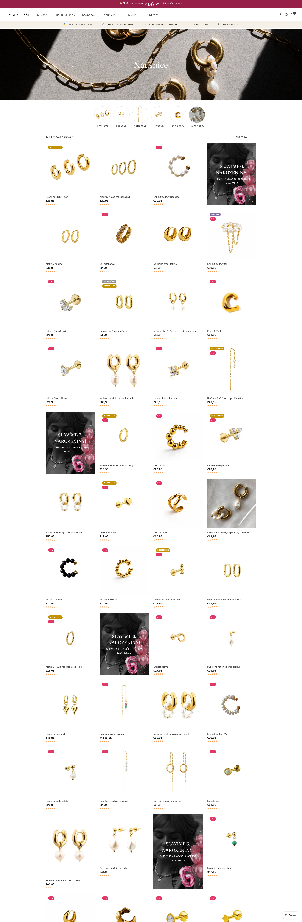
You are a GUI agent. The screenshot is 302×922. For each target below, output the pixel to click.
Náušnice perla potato (57, 801)
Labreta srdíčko (108, 532)
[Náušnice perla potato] (70, 771)
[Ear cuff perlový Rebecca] (178, 167)
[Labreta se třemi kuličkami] (178, 570)
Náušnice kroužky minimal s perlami (64, 532)
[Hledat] (286, 14)
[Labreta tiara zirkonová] (178, 369)
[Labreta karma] (178, 637)
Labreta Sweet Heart (56, 398)
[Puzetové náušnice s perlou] (124, 839)
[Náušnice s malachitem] (232, 839)
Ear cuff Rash (214, 331)
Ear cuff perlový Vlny (218, 734)
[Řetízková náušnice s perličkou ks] (232, 369)
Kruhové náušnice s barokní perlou (117, 398)
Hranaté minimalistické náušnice (224, 599)
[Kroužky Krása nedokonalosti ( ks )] (70, 637)
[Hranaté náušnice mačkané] (124, 302)
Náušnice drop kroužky (165, 264)
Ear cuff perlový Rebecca (166, 197)
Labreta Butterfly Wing (57, 331)
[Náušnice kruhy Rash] (70, 167)
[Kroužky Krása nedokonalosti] (124, 167)
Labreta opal (213, 801)
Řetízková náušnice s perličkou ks (225, 398)
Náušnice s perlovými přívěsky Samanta (228, 532)
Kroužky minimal (54, 264)
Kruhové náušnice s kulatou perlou (63, 880)
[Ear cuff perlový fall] (232, 234)
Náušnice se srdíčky (56, 734)
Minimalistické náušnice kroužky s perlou (174, 331)
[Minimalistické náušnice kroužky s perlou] (178, 302)
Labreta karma (160, 666)
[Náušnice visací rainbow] (124, 704)
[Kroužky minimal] (70, 234)
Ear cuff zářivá (107, 264)
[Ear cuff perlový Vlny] (232, 704)
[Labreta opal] (232, 771)
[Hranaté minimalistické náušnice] (232, 570)
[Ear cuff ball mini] (124, 570)
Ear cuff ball (159, 465)
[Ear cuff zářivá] (124, 234)
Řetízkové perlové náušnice (114, 801)
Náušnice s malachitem (219, 868)
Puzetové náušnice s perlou (114, 868)
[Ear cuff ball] (178, 436)
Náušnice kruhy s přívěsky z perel (171, 734)
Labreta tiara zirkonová (165, 398)
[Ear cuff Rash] (232, 302)
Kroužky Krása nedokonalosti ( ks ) (64, 666)
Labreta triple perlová (218, 465)
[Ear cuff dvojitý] (178, 503)
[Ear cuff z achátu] (70, 570)
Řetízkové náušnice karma (167, 801)
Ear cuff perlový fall (217, 264)
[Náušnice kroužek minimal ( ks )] (124, 436)
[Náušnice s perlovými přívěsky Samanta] (232, 503)
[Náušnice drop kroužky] (178, 234)
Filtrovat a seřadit (61, 137)
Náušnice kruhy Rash (57, 197)
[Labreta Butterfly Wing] (70, 302)
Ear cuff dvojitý (161, 532)
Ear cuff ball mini (108, 599)
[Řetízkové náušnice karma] (178, 771)
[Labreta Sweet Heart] (70, 369)
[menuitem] (44, 15)
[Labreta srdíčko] (124, 503)
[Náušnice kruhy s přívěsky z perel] (178, 704)
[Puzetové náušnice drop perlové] (232, 637)
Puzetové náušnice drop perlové (223, 666)
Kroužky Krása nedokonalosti (115, 197)
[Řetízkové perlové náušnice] (124, 771)
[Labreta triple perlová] (232, 436)
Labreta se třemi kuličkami (166, 599)
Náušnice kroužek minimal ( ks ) (116, 465)
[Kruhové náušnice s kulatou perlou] (70, 845)
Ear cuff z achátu (54, 599)
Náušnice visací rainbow (112, 734)
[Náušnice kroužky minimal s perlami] (70, 503)
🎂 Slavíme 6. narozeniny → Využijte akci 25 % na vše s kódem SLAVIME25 (151, 4)
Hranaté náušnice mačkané (114, 331)
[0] (292, 14)
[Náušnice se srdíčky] (70, 704)
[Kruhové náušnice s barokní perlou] (124, 369)
